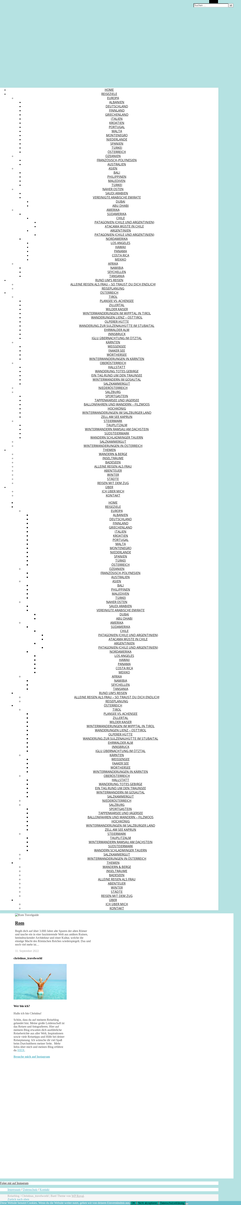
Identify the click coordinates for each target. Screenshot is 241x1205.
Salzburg (113, 392)
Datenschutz (30, 1189)
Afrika (113, 264)
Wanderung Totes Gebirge (117, 371)
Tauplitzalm (116, 425)
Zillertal (116, 305)
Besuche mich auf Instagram (32, 1056)
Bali (117, 172)
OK (133, 1203)
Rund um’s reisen (109, 280)
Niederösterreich (113, 388)
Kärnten (113, 342)
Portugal (117, 127)
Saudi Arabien (116, 193)
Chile (120, 218)
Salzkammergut (117, 384)
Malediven (116, 181)
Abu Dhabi (120, 206)
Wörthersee (117, 355)
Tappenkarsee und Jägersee (117, 400)
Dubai (120, 201)
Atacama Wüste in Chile (124, 226)
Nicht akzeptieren (147, 1203)
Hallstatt (116, 367)
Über (109, 487)
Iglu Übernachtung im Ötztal (117, 338)
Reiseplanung (113, 288)
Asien (113, 168)
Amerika (113, 210)
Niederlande (116, 139)
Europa (113, 98)
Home (109, 90)
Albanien (116, 102)
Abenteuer (113, 471)
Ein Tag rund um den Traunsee (116, 375)
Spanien (116, 143)
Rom (19, 922)
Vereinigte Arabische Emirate (117, 197)
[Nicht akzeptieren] (186, 1203)
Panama (120, 251)
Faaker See (116, 350)
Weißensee (117, 346)
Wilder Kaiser (117, 309)
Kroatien (116, 123)
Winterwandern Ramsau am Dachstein (117, 429)
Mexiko (120, 259)
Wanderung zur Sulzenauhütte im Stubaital (116, 326)
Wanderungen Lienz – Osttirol (117, 317)
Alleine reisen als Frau (113, 466)
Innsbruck (117, 334)
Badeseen (113, 462)
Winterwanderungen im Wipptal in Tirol (117, 313)
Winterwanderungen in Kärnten (116, 359)
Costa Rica (120, 255)
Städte (113, 479)
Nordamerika (117, 239)
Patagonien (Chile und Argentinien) (124, 222)
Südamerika (116, 214)
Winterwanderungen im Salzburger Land (116, 413)
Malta (117, 131)
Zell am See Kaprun (116, 417)
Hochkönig (117, 408)
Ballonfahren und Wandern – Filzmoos (117, 404)
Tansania (116, 276)
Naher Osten (113, 189)
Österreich (117, 152)
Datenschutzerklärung (172, 1203)
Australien (117, 164)
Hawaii (120, 247)
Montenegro (117, 135)
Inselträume (113, 458)
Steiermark (113, 421)
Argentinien (120, 230)
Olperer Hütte (117, 322)
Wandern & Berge (113, 454)
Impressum (14, 1189)
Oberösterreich (113, 363)
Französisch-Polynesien (117, 160)
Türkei (116, 148)
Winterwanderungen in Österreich (113, 446)
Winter (113, 475)
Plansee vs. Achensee (117, 301)
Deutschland (117, 106)
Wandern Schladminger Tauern (116, 437)
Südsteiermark (116, 433)
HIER (20, 1050)
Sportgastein (116, 396)
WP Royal (78, 1195)
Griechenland (116, 115)
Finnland (117, 110)
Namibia (116, 268)
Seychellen (117, 272)
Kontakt (113, 495)
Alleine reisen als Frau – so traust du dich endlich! (113, 284)
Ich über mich (113, 491)
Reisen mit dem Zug (113, 483)
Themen (109, 450)
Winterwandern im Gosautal (117, 379)
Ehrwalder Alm (116, 330)
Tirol (113, 297)
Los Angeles (120, 243)
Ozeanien (113, 156)
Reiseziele (109, 94)
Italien (117, 119)
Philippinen (116, 177)
